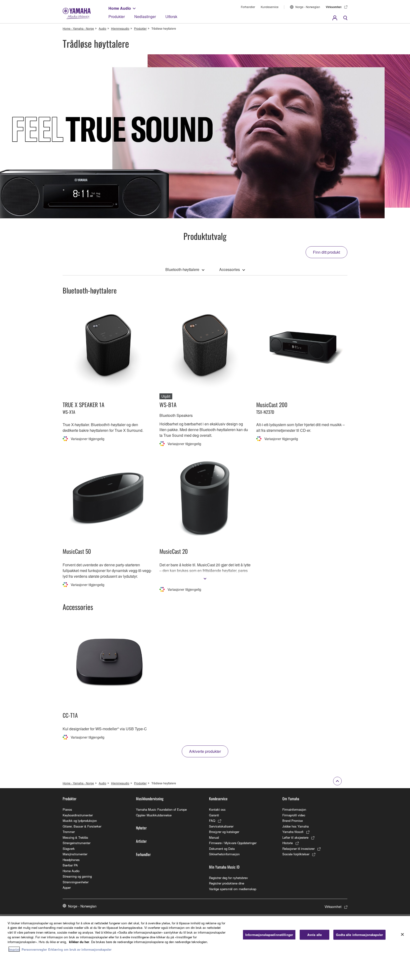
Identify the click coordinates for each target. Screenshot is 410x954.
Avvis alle (314, 934)
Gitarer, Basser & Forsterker (82, 826)
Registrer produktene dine (226, 883)
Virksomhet (333, 7)
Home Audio (119, 8)
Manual (214, 837)
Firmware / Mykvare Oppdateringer (232, 843)
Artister (141, 841)
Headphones (71, 859)
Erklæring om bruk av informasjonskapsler (80, 949)
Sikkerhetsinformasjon (224, 854)
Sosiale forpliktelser (295, 854)
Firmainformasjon (294, 809)
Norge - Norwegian (307, 7)
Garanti (214, 815)
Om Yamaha (290, 798)
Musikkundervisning (149, 798)
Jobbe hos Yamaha (295, 826)
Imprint (14, 949)
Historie (287, 843)
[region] (205, 935)
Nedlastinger (145, 16)
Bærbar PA (70, 865)
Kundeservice (270, 7)
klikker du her (79, 941)
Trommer (69, 831)
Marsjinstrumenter (75, 854)
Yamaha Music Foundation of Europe (161, 809)
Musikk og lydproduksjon (80, 820)
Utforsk (171, 16)
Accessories (229, 269)
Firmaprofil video (293, 815)
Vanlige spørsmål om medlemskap (232, 889)
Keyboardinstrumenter (78, 815)
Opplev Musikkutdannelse (154, 815)
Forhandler (248, 7)
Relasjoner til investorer (298, 848)
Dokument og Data (222, 848)
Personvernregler (34, 949)
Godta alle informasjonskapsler (359, 934)
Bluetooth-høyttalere (182, 269)
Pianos (67, 809)
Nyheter (141, 828)
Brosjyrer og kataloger (224, 831)
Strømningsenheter (76, 882)
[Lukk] (402, 934)
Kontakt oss (217, 809)
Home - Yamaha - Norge (78, 28)
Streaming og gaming (77, 876)
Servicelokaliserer (221, 826)
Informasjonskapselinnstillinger (269, 934)
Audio (102, 28)
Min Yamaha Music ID (224, 867)
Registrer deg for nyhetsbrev (228, 877)
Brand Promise (292, 820)
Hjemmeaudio (120, 28)
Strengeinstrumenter (76, 843)
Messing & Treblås (75, 837)
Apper (67, 887)
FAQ (212, 820)
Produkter (116, 16)
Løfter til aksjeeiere (295, 837)
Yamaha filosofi (292, 831)
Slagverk (69, 848)
